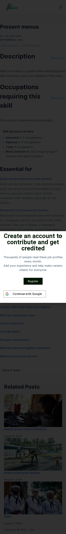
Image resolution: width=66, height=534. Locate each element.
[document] (33, 267)
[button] (61, 236)
